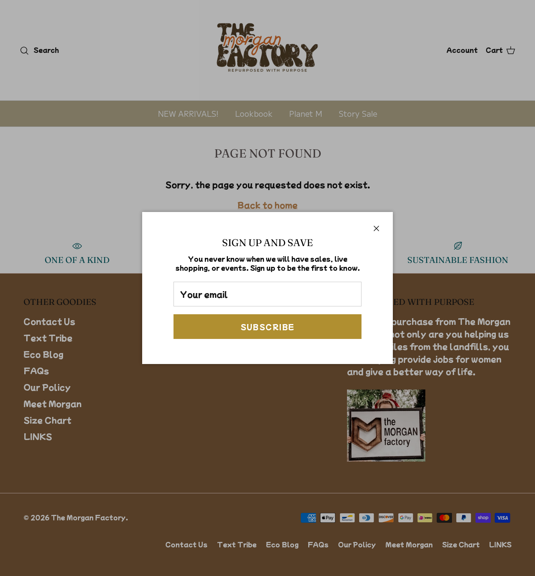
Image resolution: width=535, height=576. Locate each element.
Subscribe (267, 327)
